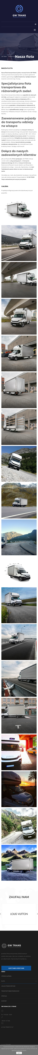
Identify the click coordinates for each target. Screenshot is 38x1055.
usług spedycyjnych (15, 161)
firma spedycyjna (17, 159)
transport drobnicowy (25, 163)
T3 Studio (8, 1044)
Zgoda (19, 1053)
